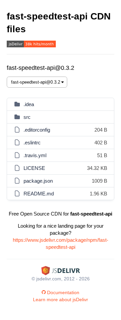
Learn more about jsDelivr (60, 299)
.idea (29, 104)
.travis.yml (35, 155)
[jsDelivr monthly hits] (31, 45)
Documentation (63, 292)
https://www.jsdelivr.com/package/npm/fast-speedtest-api (60, 243)
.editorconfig (37, 130)
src (27, 117)
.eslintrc (32, 142)
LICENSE (34, 168)
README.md (39, 193)
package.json (38, 181)
